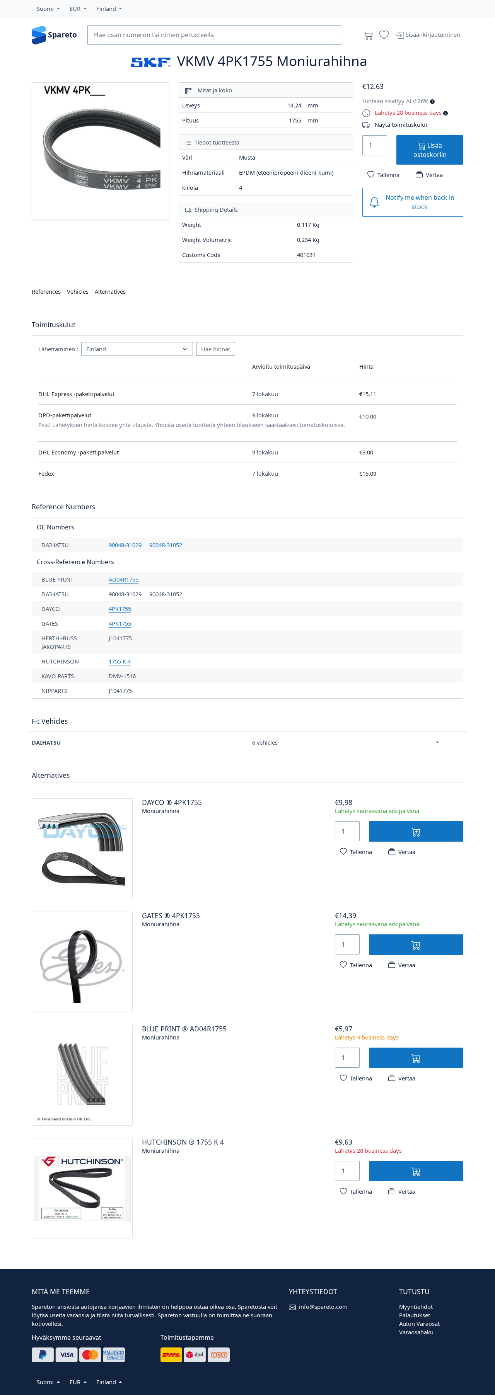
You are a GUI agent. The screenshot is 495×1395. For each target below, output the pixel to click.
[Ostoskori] (368, 35)
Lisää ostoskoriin (430, 150)
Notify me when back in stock (420, 202)
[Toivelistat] (384, 35)
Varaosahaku (416, 1332)
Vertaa (434, 175)
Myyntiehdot (416, 1306)
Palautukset (414, 1315)
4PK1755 (120, 608)
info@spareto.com (323, 1306)
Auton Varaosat (419, 1323)
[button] (48, 8)
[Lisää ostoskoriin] (416, 831)
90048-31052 (165, 545)
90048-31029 (125, 545)
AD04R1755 (123, 579)
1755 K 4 (120, 661)
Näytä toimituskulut (401, 124)
